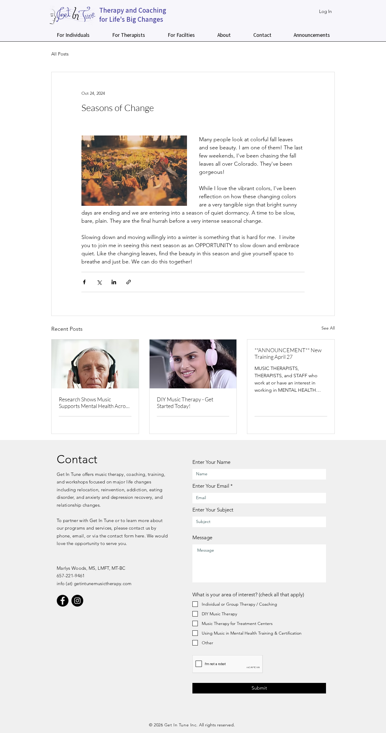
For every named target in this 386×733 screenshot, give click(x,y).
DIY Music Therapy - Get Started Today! (185, 402)
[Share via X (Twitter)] (99, 282)
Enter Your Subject (212, 509)
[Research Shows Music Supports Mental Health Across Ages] (95, 363)
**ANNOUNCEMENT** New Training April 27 (288, 353)
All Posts (59, 54)
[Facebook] (62, 601)
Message (202, 537)
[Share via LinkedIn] (114, 282)
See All (328, 328)
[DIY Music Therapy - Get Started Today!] (193, 363)
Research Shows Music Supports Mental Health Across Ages (95, 402)
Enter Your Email (210, 486)
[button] (73, 35)
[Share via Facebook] (84, 282)
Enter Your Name (211, 462)
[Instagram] (77, 601)
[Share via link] (128, 282)
